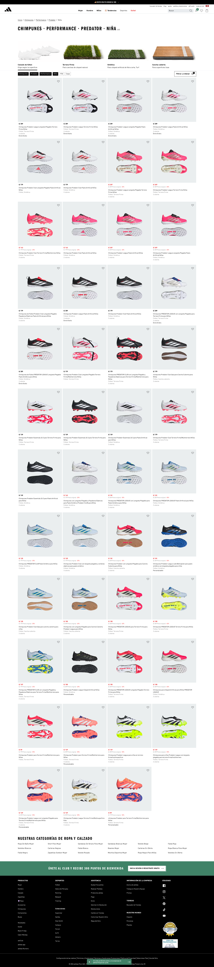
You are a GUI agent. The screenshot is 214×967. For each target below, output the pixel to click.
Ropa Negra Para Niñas (147, 853)
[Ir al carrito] (207, 10)
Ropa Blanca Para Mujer (177, 848)
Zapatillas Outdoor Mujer (57, 853)
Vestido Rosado (84, 853)
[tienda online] (8, 9)
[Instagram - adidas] (179, 892)
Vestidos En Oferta (175, 853)
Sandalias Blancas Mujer (117, 844)
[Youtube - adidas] (179, 916)
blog (165, 6)
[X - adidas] (179, 898)
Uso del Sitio (153, 958)
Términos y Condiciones (85, 958)
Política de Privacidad (128, 958)
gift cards (191, 6)
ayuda (170, 6)
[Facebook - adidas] (179, 886)
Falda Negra (23, 853)
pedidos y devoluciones (180, 6)
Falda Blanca (83, 848)
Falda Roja (172, 844)
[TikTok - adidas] (179, 910)
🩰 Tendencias (110, 11)
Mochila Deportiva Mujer (117, 853)
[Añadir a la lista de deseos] (58, 82)
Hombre (89, 11)
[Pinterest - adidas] (179, 904)
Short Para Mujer (54, 844)
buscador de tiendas (156, 6)
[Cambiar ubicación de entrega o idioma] (207, 6)
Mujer (80, 11)
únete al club (200, 6)
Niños (99, 11)
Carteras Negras (54, 848)
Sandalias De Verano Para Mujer (90, 844)
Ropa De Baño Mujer (26, 844)
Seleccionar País (142, 958)
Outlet (133, 11)
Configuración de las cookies (66, 958)
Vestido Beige (143, 844)
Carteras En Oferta (145, 848)
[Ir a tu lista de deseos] (201, 10)
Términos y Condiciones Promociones (107, 958)
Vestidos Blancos (24, 848)
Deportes (123, 11)
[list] (107, 51)
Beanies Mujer (113, 848)
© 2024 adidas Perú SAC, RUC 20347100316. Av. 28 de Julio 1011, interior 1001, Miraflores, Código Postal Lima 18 (107, 964)
